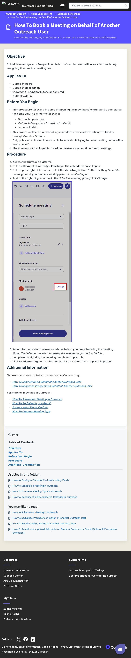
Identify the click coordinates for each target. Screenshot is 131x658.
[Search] (126, 6)
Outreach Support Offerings (86, 570)
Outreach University (16, 570)
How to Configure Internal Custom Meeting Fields (40, 480)
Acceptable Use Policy (14, 651)
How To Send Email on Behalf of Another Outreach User (44, 523)
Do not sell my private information (21, 646)
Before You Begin (20, 456)
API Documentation (15, 580)
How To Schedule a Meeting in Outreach (37, 399)
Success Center (13, 575)
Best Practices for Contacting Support (93, 575)
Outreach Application (17, 619)
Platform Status (13, 586)
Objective (14, 448)
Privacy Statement (70, 646)
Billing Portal (11, 614)
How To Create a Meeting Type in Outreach (37, 491)
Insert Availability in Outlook (30, 407)
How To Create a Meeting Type (31, 411)
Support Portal (12, 608)
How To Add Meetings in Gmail (31, 403)
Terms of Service (91, 646)
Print (15, 434)
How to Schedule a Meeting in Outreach (35, 485)
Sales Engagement (41, 13)
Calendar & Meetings (68, 13)
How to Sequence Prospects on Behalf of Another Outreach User (49, 517)
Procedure (15, 460)
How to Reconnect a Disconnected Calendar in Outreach (44, 497)
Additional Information (24, 464)
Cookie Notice (50, 646)
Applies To (15, 452)
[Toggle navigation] (62, 6)
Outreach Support (16, 13)
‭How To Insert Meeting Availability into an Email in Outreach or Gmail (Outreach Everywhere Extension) (65, 531)
